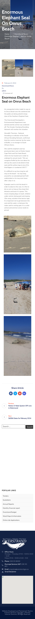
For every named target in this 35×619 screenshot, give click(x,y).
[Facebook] (11, 393)
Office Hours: (9, 552)
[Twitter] (15, 393)
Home (7, 34)
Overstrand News (21, 34)
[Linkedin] (24, 393)
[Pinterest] (20, 393)
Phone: (12, 561)
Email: (17, 569)
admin (4, 91)
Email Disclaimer (10, 572)
